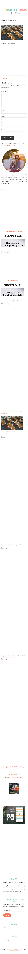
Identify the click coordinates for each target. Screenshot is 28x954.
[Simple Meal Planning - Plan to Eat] (14, 823)
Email (3, 116)
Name (3, 110)
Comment (4, 91)
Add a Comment (6, 78)
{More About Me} (5, 189)
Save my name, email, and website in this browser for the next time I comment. (12, 132)
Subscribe (7, 915)
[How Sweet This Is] (14, 9)
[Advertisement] (14, 59)
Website (3, 123)
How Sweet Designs (14, 950)
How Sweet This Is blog (11, 949)
